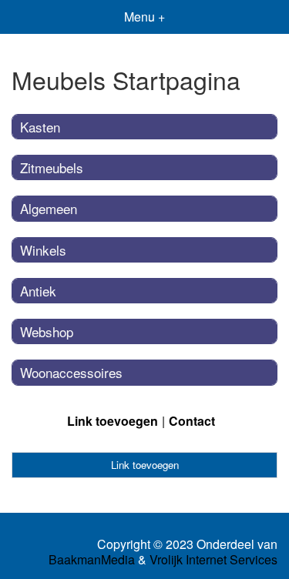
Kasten (40, 126)
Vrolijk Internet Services (213, 559)
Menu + (144, 16)
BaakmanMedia (92, 559)
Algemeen (48, 208)
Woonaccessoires (71, 372)
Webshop (46, 331)
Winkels (43, 249)
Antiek (38, 290)
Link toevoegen (112, 421)
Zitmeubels (51, 167)
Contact (192, 421)
